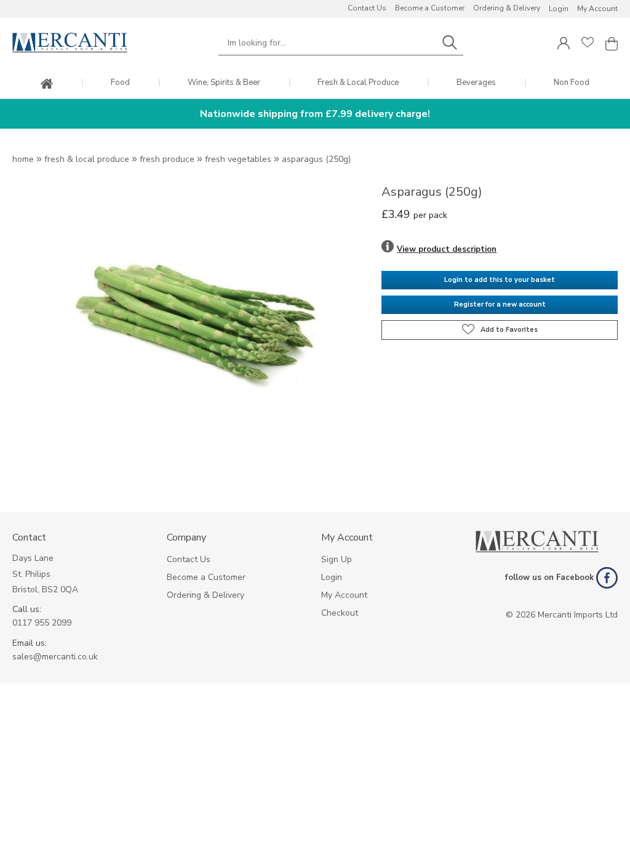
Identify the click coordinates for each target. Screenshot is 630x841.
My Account (597, 9)
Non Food (571, 83)
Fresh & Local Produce (358, 83)
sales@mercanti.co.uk (55, 656)
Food (120, 83)
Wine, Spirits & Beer (224, 83)
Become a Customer (430, 8)
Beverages (476, 83)
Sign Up (336, 559)
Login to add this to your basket (499, 279)
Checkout (339, 613)
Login (558, 9)
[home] (47, 85)
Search (450, 43)
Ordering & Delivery (506, 8)
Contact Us (367, 8)
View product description (446, 249)
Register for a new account (500, 304)
